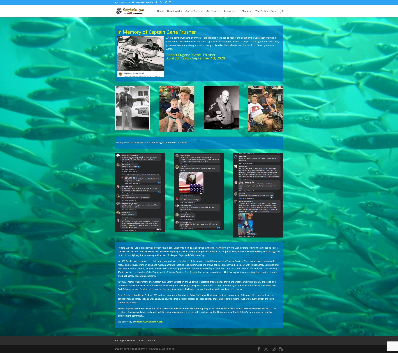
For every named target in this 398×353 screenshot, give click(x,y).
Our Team (211, 11)
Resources (229, 11)
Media (245, 11)
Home (160, 11)
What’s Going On (264, 11)
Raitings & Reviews (125, 340)
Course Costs (192, 11)
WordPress (168, 348)
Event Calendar (147, 340)
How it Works (174, 11)
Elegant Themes (137, 348)
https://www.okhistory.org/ (149, 321)
